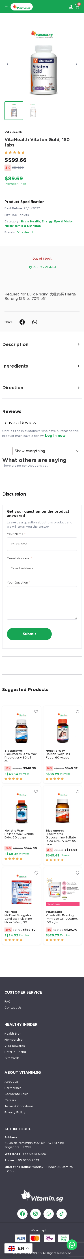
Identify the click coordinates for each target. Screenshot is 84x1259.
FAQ (7, 1001)
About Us (11, 1081)
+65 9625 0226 (25, 1153)
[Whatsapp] (48, 1214)
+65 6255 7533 (21, 1160)
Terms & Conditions (18, 1106)
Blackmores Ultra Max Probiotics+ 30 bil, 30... (20, 757)
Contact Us (13, 1007)
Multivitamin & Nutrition (22, 226)
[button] (7, 64)
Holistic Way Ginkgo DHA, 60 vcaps (19, 835)
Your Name (16, 533)
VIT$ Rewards (14, 1045)
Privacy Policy (14, 1112)
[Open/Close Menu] (6, 7)
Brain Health (30, 221)
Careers (10, 1100)
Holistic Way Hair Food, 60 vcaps (58, 755)
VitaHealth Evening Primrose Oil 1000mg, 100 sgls (62, 919)
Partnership (13, 1088)
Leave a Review (19, 422)
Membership (13, 1039)
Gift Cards (11, 1058)
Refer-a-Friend (15, 1052)
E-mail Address (19, 558)
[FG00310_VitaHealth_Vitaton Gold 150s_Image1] (42, 64)
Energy (47, 221)
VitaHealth (13, 132)
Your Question (18, 582)
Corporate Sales (16, 1094)
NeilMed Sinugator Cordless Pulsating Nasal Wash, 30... (18, 919)
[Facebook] (22, 1214)
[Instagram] (35, 1214)
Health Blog (13, 1033)
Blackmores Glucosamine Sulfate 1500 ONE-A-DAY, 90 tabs (61, 839)
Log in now (55, 435)
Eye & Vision (63, 221)
